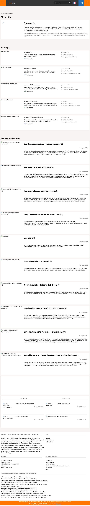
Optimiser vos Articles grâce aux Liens (11, 486)
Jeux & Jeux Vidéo (73, 89)
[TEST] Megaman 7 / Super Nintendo (24, 403)
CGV (42, 501)
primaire (69, 35)
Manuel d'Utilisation (6, 467)
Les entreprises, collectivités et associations (57, 466)
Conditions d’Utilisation (34, 501)
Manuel (48, 438)
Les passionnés (50, 462)
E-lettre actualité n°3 (62, 416)
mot (60, 35)
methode (64, 35)
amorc (49, 33)
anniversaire (35, 33)
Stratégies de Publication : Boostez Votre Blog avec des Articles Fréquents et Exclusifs (24, 480)
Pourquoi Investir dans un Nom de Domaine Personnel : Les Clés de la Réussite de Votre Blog (26, 495)
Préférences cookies (65, 501)
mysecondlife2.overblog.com (32, 85)
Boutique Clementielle (30, 101)
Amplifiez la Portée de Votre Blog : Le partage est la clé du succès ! (19, 490)
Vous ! (47, 469)
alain (74, 33)
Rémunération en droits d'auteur (10, 464)
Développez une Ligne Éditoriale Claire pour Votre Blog (15, 477)
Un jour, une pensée (30, 68)
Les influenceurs (50, 464)
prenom (73, 35)
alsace (78, 33)
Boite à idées (49, 442)
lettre (52, 35)
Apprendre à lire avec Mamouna (33, 117)
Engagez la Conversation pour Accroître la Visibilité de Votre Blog (18, 488)
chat (40, 33)
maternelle (56, 35)
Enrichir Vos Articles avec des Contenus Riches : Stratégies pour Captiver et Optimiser (24, 484)
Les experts (49, 467)
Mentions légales (23, 501)
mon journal (44, 33)
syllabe (77, 35)
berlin (86, 33)
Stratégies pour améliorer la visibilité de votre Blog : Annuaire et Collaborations (22, 493)
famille (44, 35)
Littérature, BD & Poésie (74, 73)
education (82, 35)
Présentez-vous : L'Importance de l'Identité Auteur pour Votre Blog (19, 479)
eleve (25, 36)
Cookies (46, 501)
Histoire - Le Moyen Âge (63, 403)
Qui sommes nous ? (6, 460)
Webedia (3, 466)
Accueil (2, 13)
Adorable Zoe (28, 52)
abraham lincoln (55, 33)
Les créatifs (49, 460)
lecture (48, 35)
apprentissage (34, 35)
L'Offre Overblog (5, 462)
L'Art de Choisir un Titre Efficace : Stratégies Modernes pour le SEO (19, 482)
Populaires (67, 398)
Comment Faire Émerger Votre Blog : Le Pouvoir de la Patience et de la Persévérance (24, 497)
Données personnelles (54, 501)
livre (25, 35)
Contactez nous (50, 440)
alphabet (28, 35)
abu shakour (63, 33)
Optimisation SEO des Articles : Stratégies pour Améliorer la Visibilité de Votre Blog (23, 492)
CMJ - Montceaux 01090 (21, 416)
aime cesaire (69, 33)
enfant (40, 35)
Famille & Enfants (72, 57)
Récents (25, 398)
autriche (82, 33)
